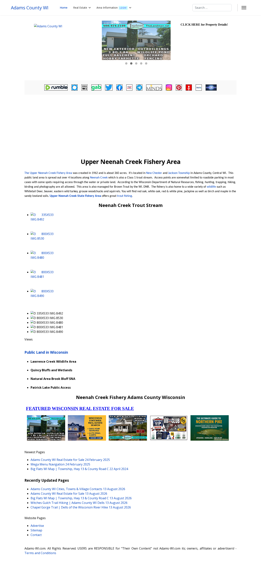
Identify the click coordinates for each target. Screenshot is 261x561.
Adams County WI (29, 7)
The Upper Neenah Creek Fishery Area (48, 173)
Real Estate (80, 7)
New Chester (154, 173)
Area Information (111, 7)
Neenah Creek (99, 177)
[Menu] (244, 7)
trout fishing (124, 196)
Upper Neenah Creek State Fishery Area (75, 196)
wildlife (211, 186)
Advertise (37, 526)
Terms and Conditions (40, 553)
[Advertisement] (130, 124)
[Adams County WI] (62, 48)
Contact (36, 535)
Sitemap (36, 530)
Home (63, 7)
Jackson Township (179, 173)
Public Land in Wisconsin (46, 352)
